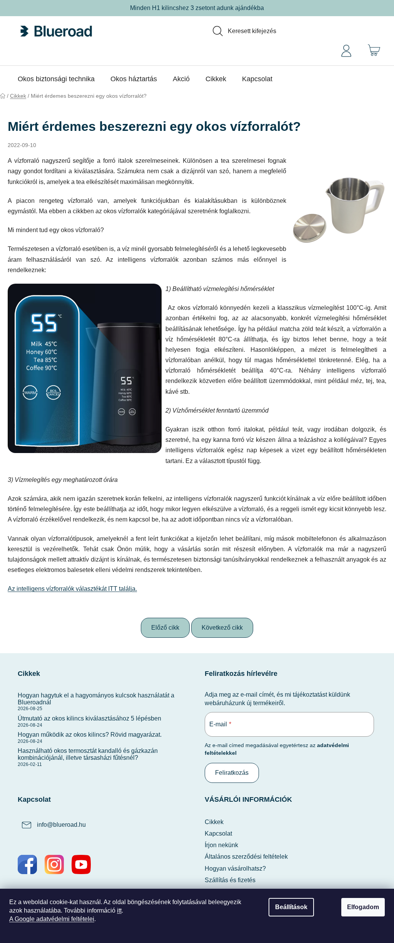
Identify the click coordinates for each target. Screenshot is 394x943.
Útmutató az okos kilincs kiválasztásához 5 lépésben (89, 718)
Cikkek (214, 822)
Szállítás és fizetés (230, 880)
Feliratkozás (232, 772)
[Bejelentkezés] (346, 50)
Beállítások (291, 907)
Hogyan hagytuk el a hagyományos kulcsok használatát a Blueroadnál (96, 699)
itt (119, 910)
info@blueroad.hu (61, 824)
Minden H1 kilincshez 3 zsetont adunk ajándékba (197, 8)
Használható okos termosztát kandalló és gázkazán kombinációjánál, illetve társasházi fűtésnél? (88, 754)
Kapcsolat (218, 833)
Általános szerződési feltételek (246, 856)
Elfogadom (363, 907)
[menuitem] (56, 79)
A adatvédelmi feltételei (51, 919)
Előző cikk (165, 627)
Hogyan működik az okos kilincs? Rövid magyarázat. (90, 734)
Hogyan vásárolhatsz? (235, 868)
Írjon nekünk (221, 845)
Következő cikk (222, 627)
